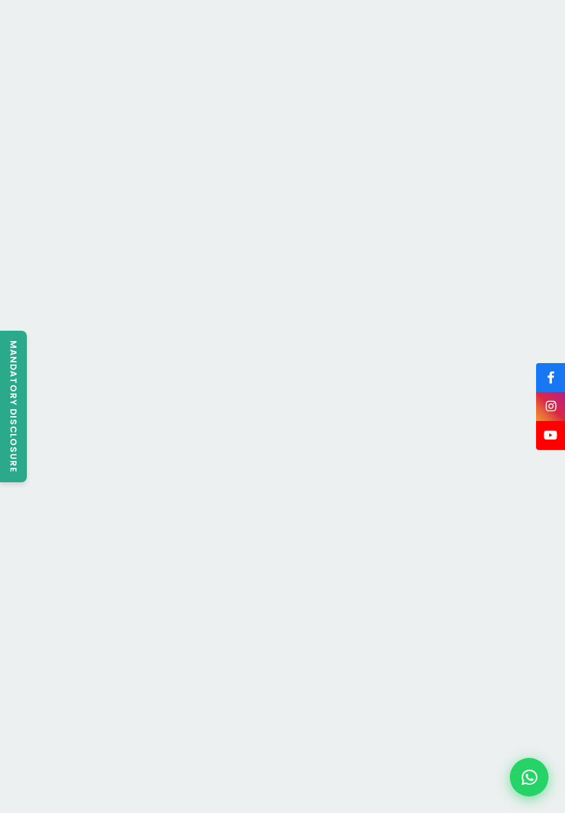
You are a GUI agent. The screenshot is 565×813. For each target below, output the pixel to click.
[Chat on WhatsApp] (529, 777)
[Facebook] (550, 377)
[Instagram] (550, 406)
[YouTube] (550, 435)
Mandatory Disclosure (13, 406)
